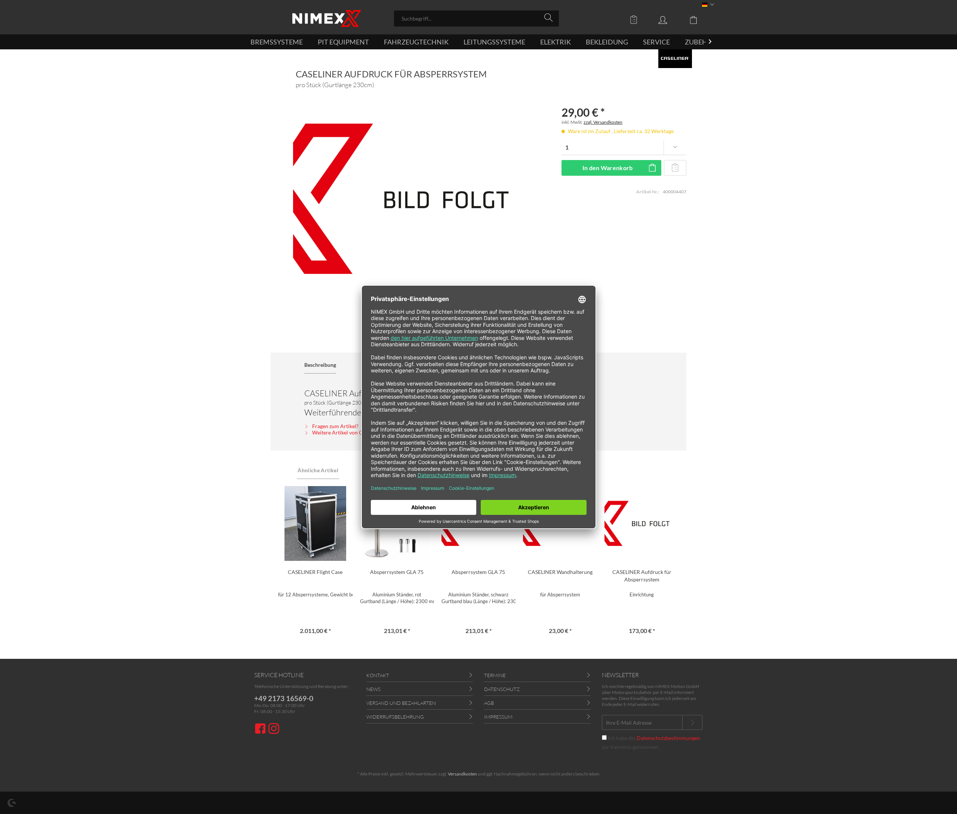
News (373, 689)
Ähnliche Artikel (318, 470)
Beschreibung (320, 365)
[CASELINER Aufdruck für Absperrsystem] (641, 523)
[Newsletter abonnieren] (692, 722)
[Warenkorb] (699, 19)
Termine (495, 675)
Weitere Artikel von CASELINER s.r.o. (354, 432)
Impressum (498, 717)
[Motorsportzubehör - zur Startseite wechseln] (327, 18)
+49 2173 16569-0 (283, 698)
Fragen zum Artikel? (335, 426)
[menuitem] (476, 18)
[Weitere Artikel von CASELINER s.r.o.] (675, 58)
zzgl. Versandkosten (603, 122)
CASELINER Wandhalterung (560, 572)
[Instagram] (273, 729)
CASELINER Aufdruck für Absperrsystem (641, 576)
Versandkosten (462, 774)
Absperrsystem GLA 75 (397, 572)
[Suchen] (550, 17)
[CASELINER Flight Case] (315, 523)
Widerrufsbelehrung (395, 717)
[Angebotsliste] (635, 19)
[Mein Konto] (670, 19)
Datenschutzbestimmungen (668, 738)
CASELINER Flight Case (315, 572)
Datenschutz (502, 689)
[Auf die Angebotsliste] (675, 168)
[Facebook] (261, 729)
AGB (489, 703)
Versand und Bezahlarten (401, 703)
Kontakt (377, 675)
